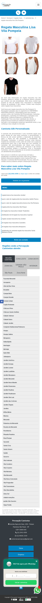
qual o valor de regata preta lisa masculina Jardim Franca (20, 199)
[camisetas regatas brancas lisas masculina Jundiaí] (31, 45)
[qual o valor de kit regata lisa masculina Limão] (10, 45)
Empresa (21, 554)
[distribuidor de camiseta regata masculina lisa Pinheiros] (31, 65)
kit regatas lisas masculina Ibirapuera (14, 227)
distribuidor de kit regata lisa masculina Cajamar (17, 215)
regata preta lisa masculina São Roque (14, 207)
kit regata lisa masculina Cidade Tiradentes (15, 211)
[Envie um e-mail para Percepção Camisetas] (23, 12)
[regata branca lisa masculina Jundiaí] (10, 85)
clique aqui (24, 174)
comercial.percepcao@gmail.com (22, 539)
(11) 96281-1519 (21, 536)
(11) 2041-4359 (13, 174)
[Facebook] (21, 587)
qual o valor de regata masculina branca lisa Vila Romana (20, 203)
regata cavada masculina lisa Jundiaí (14, 219)
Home (21, 548)
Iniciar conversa (21, 582)
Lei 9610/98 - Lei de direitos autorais (28, 513)
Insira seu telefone (21, 571)
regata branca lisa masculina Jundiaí (13, 195)
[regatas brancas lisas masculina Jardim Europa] (10, 65)
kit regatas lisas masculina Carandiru (13, 223)
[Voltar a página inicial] (6, 4)
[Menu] (38, 4)
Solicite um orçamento (21, 180)
